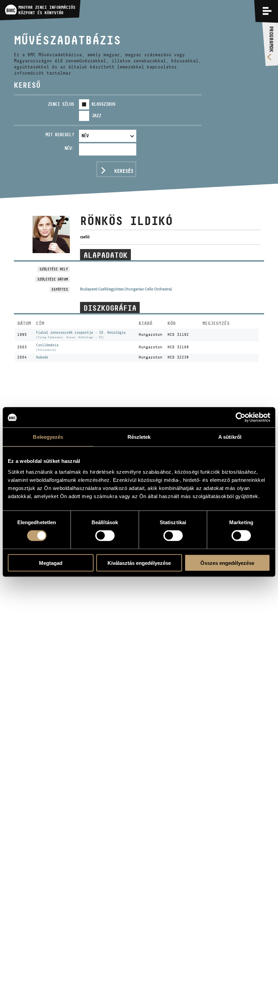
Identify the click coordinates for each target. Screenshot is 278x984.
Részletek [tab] (139, 437)
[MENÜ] (267, 11)
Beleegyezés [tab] (48, 437)
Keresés (123, 171)
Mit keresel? (59, 134)
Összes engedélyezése (227, 563)
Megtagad (50, 563)
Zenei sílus (61, 104)
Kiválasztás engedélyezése (139, 563)
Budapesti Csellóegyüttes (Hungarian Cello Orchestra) (126, 289)
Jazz (96, 115)
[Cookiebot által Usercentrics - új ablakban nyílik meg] (240, 417)
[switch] (105, 535)
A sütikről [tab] (229, 437)
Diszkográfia (109, 308)
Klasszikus (103, 104)
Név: (69, 148)
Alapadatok (105, 255)
